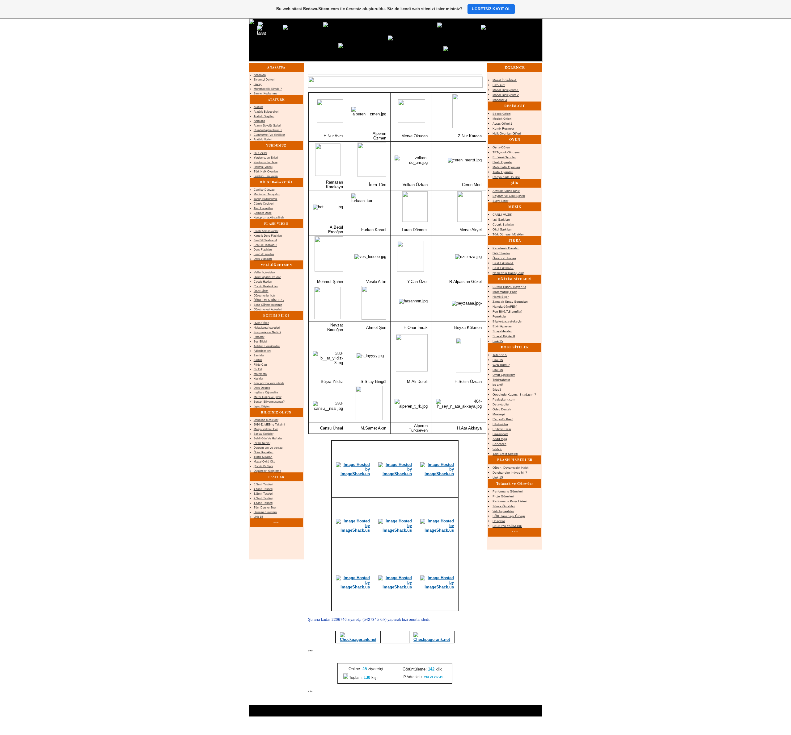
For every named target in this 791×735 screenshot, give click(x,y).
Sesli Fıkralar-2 (503, 268)
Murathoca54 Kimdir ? (268, 88)
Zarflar (258, 360)
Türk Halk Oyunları (266, 171)
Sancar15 (499, 444)
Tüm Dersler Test (265, 507)
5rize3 (497, 389)
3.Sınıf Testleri (263, 493)
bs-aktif (498, 384)
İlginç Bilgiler (262, 406)
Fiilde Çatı (260, 364)
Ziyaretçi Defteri (264, 79)
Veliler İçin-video (264, 272)
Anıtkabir (259, 120)
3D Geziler (260, 153)
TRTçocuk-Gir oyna (506, 152)
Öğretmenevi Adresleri (268, 309)
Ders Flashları (263, 249)
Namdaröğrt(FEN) (505, 306)
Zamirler (259, 355)
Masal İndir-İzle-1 (505, 80)
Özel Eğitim (261, 291)
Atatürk (258, 107)
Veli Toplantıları (503, 511)
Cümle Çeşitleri (263, 203)
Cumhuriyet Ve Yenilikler (269, 134)
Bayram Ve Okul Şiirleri (509, 195)
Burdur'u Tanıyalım (266, 176)
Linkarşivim (500, 434)
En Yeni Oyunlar (504, 157)
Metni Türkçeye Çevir (267, 397)
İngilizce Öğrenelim (266, 392)
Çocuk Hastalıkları (266, 286)
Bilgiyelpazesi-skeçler (507, 321)
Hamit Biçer (501, 296)
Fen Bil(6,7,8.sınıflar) (507, 311)
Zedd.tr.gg (500, 439)
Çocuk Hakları (263, 281)
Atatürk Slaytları (264, 116)
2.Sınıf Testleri (263, 498)
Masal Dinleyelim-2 (506, 95)
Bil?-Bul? (499, 85)
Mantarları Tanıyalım (267, 194)
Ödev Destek (502, 409)
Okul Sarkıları (502, 229)
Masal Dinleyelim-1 (506, 90)
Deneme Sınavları (265, 512)
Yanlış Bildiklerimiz (265, 199)
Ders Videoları (263, 258)
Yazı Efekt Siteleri (505, 453)
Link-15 (498, 341)
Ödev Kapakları (263, 452)
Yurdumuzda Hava (265, 162)
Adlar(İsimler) (262, 350)
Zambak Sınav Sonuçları (510, 301)
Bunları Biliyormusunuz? (269, 401)
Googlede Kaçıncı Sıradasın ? (514, 394)
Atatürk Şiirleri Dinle (506, 191)
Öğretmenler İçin (264, 295)
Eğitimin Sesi (502, 429)
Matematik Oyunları (506, 167)
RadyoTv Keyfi (503, 419)
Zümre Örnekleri (504, 506)
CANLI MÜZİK (502, 214)
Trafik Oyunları (503, 172)
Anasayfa (260, 75)
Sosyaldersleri (502, 331)
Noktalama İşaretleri (267, 327)
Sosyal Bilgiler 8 (504, 336)
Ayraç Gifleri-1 (502, 123)
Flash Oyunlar (502, 162)
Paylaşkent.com (504, 399)
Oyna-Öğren (501, 147)
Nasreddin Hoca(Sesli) (508, 273)
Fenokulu (499, 316)
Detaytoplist (501, 404)
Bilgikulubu (500, 424)
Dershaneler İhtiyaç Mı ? (510, 472)
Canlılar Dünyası (264, 189)
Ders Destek (262, 387)
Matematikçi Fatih (505, 291)
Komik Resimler (503, 128)
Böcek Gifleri (501, 113)
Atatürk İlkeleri (263, 139)
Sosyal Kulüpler (263, 433)
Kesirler (258, 378)
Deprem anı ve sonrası (268, 447)
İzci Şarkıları (501, 219)
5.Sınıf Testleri (263, 484)
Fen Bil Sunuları (264, 254)
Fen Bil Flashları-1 (265, 240)
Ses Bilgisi (260, 341)
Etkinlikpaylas (502, 326)
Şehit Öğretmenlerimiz (268, 304)
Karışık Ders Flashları (268, 235)
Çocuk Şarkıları (503, 224)
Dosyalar (499, 521)
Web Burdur (501, 365)
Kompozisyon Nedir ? (267, 332)
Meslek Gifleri (502, 118)
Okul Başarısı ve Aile (267, 277)
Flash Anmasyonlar (266, 231)
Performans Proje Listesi (510, 501)
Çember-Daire (263, 212)
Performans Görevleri (507, 491)
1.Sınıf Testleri (263, 503)
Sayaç (258, 84)
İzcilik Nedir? (262, 443)
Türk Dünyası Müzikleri (508, 234)
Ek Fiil (258, 369)
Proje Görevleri (503, 496)
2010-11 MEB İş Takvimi (269, 424)
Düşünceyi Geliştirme (267, 470)
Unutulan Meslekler (266, 419)
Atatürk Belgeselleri (266, 111)
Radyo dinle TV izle (506, 177)
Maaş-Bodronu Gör (266, 429)
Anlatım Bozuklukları (267, 346)
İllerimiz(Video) (263, 166)
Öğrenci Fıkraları (504, 258)
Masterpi (499, 414)
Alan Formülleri (263, 208)
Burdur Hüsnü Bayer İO (509, 287)
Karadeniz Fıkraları (506, 248)
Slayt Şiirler (500, 200)
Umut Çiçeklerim (504, 374)
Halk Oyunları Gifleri (507, 133)
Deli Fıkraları (501, 253)
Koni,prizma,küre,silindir (269, 217)
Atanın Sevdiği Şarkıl (267, 125)
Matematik (260, 374)
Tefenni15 (500, 355)
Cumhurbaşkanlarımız (268, 130)
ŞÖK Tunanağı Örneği (509, 516)
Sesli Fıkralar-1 (503, 263)
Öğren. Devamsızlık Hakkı (511, 467)
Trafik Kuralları (263, 457)
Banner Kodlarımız (265, 93)
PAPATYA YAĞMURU (507, 526)
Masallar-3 (500, 100)
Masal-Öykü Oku (264, 461)
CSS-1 (497, 449)
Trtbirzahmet (501, 379)
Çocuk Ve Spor (263, 466)
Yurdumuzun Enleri (266, 157)
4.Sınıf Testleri (263, 489)
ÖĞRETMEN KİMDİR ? (269, 300)
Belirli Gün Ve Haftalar (268, 438)
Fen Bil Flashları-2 (265, 245)
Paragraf (259, 336)
